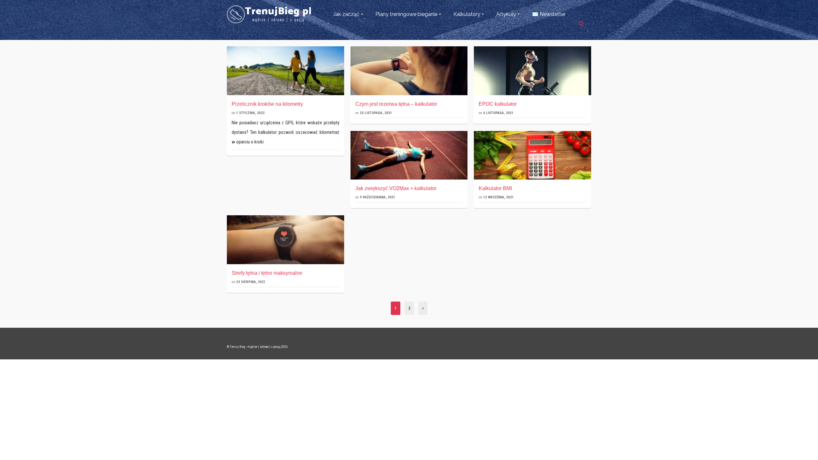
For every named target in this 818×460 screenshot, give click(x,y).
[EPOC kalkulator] (532, 70)
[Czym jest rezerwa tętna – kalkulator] (409, 70)
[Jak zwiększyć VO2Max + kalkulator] (409, 155)
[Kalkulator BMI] (532, 155)
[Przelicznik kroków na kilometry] (285, 70)
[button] (581, 20)
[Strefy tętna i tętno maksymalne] (285, 239)
